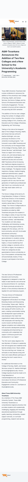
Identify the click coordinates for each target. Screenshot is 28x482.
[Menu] (25, 21)
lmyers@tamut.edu (8, 387)
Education (4, 77)
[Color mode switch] (23, 21)
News (14, 77)
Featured (10, 77)
